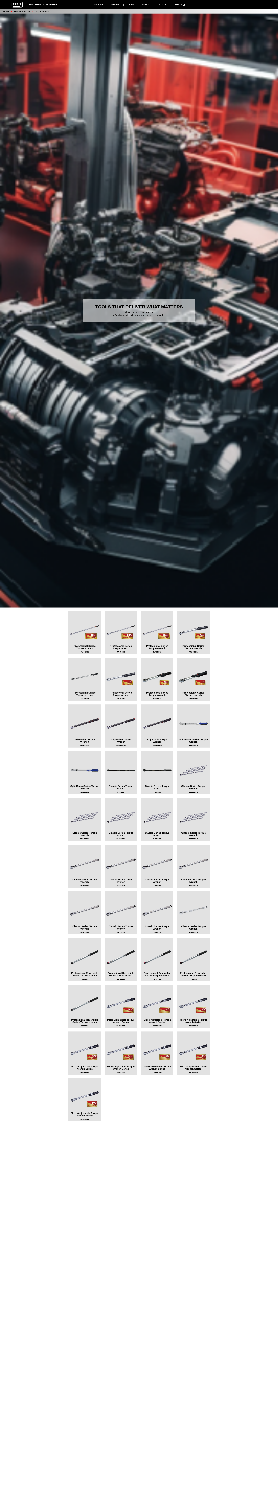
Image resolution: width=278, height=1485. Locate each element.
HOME (6, 11)
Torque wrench (42, 11)
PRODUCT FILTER (22, 11)
